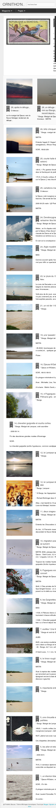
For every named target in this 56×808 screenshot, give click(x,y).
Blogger (46, 804)
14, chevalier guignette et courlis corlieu (32, 423)
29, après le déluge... (20, 107)
